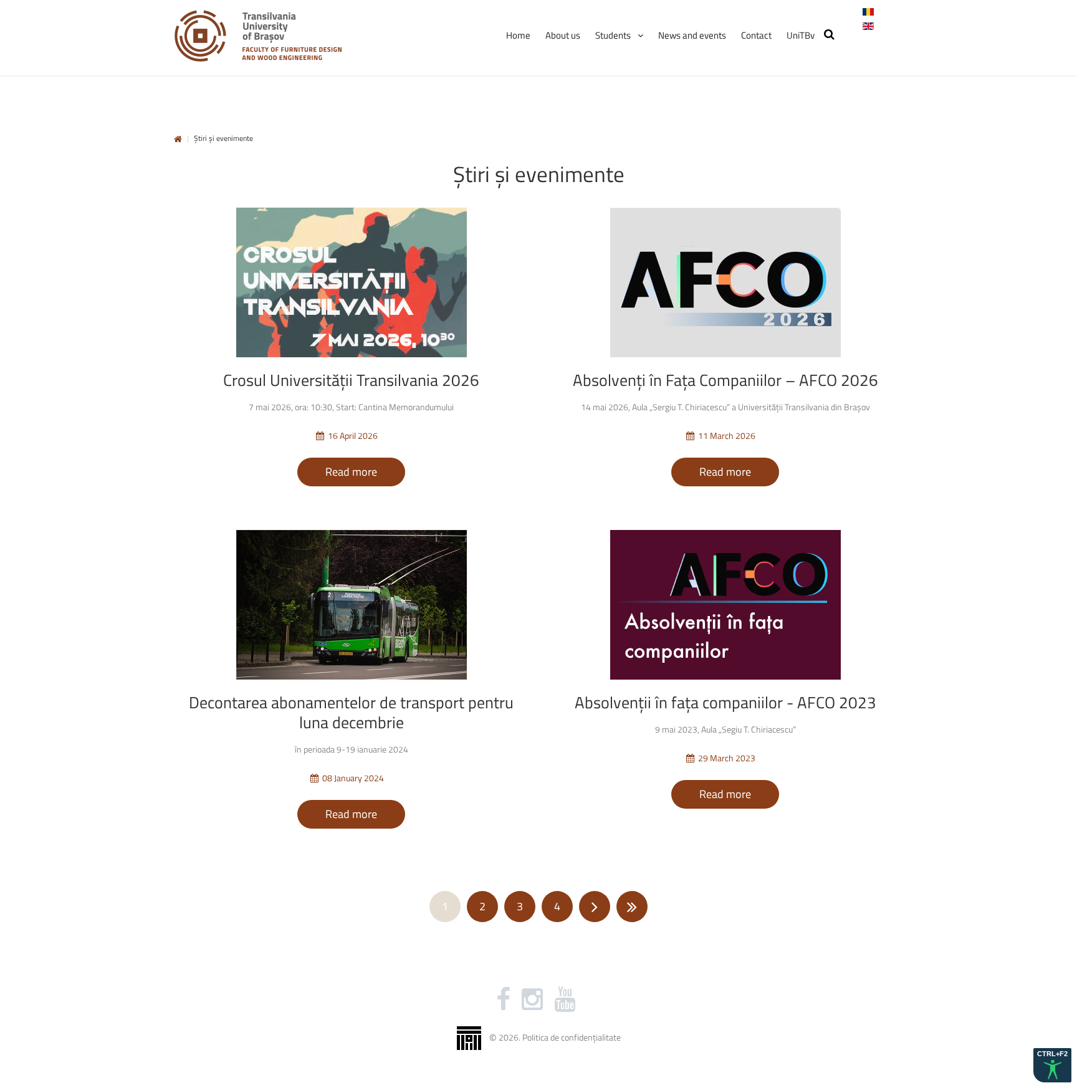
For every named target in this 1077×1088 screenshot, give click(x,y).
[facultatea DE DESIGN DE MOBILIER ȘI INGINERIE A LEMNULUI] (258, 36)
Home (178, 139)
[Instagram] (532, 999)
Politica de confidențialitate (571, 1036)
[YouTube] (564, 999)
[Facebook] (503, 999)
